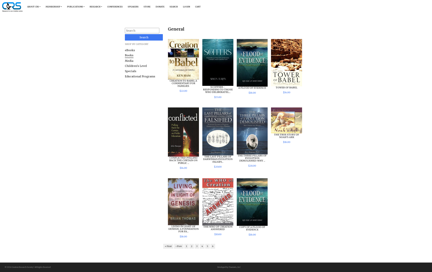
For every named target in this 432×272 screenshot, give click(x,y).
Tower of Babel (286, 87)
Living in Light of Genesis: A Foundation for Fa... (183, 229)
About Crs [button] (33, 6)
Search (144, 37)
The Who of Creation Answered (217, 228)
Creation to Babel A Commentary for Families (183, 83)
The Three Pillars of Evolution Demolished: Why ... (252, 158)
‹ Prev (179, 246)
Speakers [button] (133, 6)
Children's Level (136, 66)
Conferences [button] (115, 6)
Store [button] (147, 6)
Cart (198, 6)
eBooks (130, 50)
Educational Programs (140, 76)
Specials (130, 71)
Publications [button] (75, 6)
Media (129, 61)
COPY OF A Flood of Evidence (252, 228)
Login (186, 6)
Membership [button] (53, 6)
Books (129, 55)
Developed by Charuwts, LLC (229, 267)
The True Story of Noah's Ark (286, 136)
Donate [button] (160, 6)
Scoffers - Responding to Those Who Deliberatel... (218, 89)
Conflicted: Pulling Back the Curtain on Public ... (183, 160)
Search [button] (174, 6)
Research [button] (95, 6)
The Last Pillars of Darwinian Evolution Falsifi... (218, 159)
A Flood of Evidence (252, 87)
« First (168, 246)
